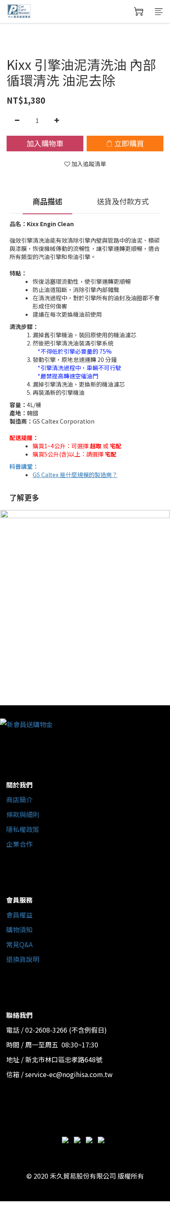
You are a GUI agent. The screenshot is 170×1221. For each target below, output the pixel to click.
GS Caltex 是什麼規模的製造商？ (75, 474)
